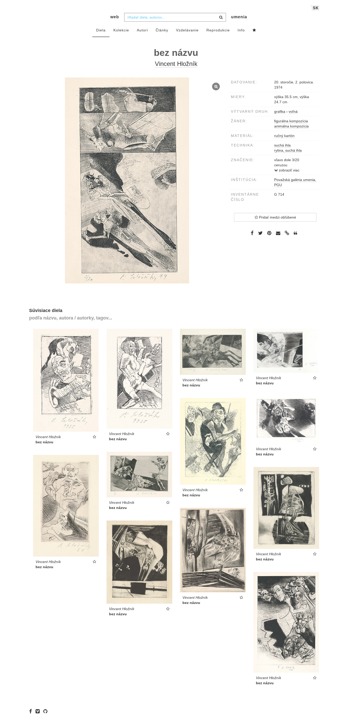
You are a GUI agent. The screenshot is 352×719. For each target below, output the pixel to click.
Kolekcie (121, 30)
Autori (142, 30)
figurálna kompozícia (291, 121)
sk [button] (316, 8)
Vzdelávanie (187, 30)
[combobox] (175, 17)
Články (162, 30)
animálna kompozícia (291, 126)
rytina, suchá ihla (288, 150)
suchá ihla (282, 145)
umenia (239, 17)
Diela (101, 30)
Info (241, 30)
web (114, 17)
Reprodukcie (218, 30)
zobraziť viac (288, 170)
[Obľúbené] (254, 30)
